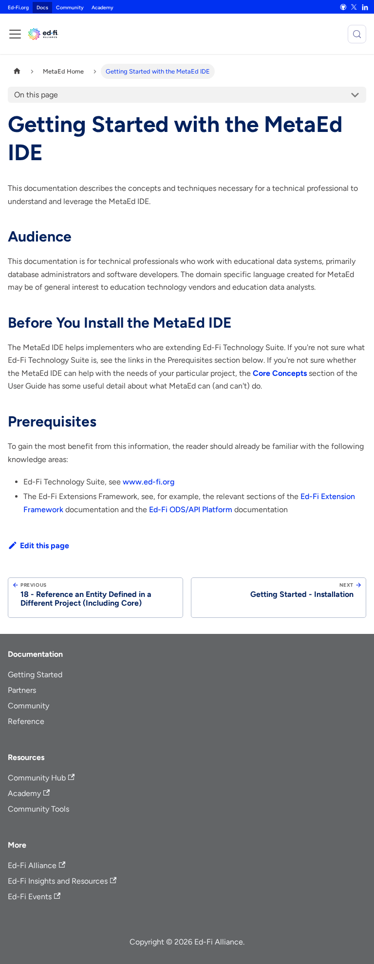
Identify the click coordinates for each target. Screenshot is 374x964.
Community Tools (38, 809)
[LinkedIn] (364, 6)
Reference (26, 721)
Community (70, 7)
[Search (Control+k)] (357, 34)
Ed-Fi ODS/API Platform (190, 509)
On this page (36, 94)
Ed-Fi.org (18, 7)
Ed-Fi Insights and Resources (58, 881)
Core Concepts (280, 373)
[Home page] (17, 71)
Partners (22, 690)
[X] (354, 6)
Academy (102, 7)
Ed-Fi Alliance (32, 865)
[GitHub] (342, 6)
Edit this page (44, 545)
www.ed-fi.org (148, 481)
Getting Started (35, 674)
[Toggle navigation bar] (15, 34)
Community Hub (37, 777)
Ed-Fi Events (30, 896)
